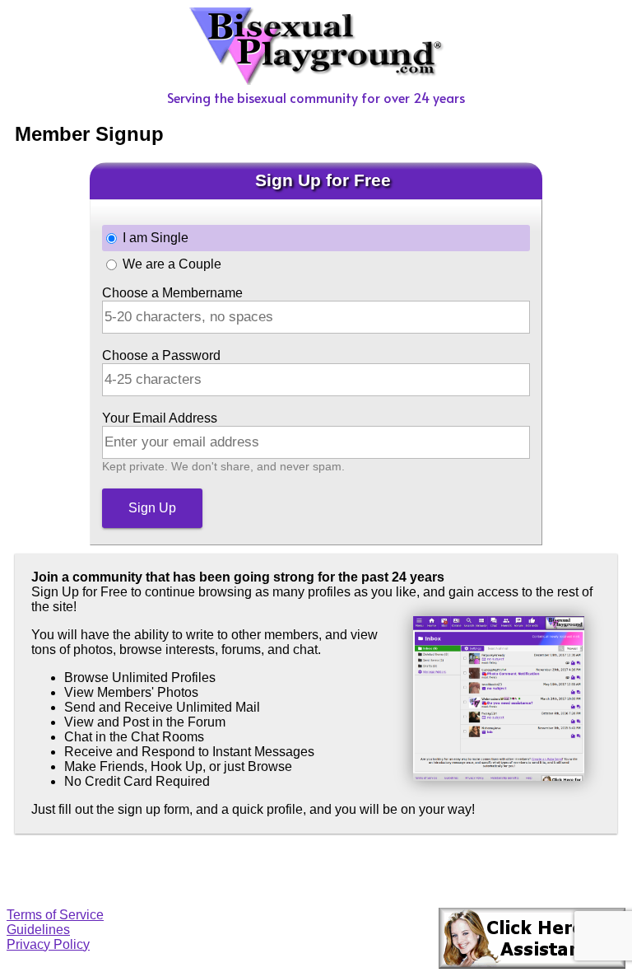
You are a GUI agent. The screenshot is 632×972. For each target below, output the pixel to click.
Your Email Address (159, 418)
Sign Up (152, 508)
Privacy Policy (48, 944)
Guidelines (38, 930)
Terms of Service (55, 915)
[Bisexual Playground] (316, 80)
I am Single (155, 238)
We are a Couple (172, 264)
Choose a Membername (172, 293)
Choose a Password (161, 355)
